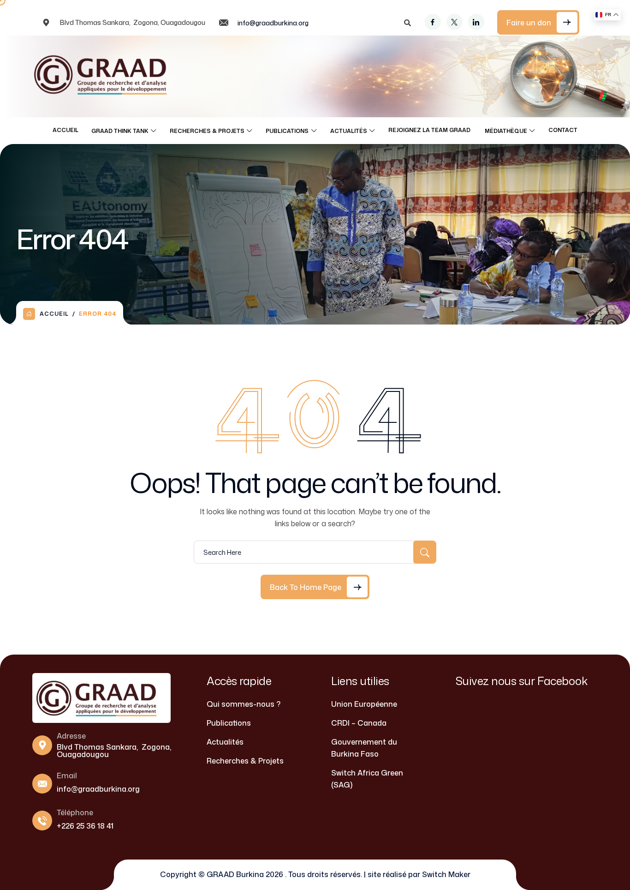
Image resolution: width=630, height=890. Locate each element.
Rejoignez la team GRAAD (430, 130)
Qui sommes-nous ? (243, 704)
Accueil (65, 130)
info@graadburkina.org (273, 22)
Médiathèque (506, 131)
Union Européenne (364, 704)
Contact (562, 130)
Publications (287, 131)
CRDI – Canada (358, 723)
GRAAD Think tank (120, 131)
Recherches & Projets (207, 131)
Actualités (348, 131)
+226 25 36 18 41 (85, 826)
